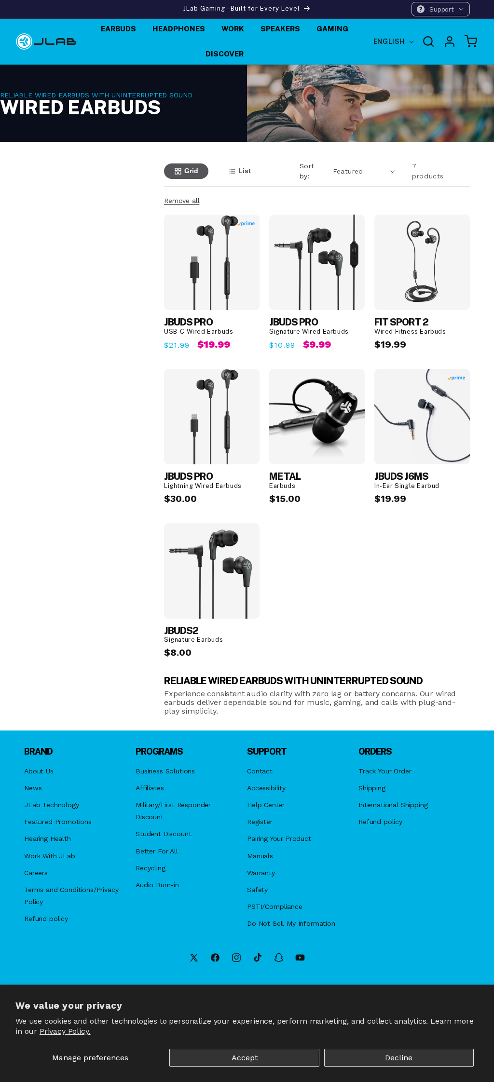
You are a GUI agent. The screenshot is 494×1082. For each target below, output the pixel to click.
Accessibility (266, 788)
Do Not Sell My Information (291, 923)
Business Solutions (165, 771)
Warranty (261, 873)
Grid (191, 171)
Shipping (371, 788)
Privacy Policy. (65, 1031)
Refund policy (46, 918)
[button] (441, 9)
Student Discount (163, 834)
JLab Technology (51, 805)
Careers (36, 873)
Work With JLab (49, 856)
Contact (260, 771)
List (244, 171)
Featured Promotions (58, 821)
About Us (39, 771)
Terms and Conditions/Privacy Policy (71, 896)
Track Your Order (384, 771)
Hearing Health (47, 838)
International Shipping (392, 805)
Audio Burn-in (157, 885)
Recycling (150, 868)
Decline (398, 1057)
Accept (245, 1057)
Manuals (260, 856)
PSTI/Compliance (274, 906)
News (32, 788)
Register (260, 821)
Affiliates (150, 788)
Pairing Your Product (279, 838)
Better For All (157, 851)
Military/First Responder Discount (173, 811)
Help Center (266, 805)
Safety (257, 889)
